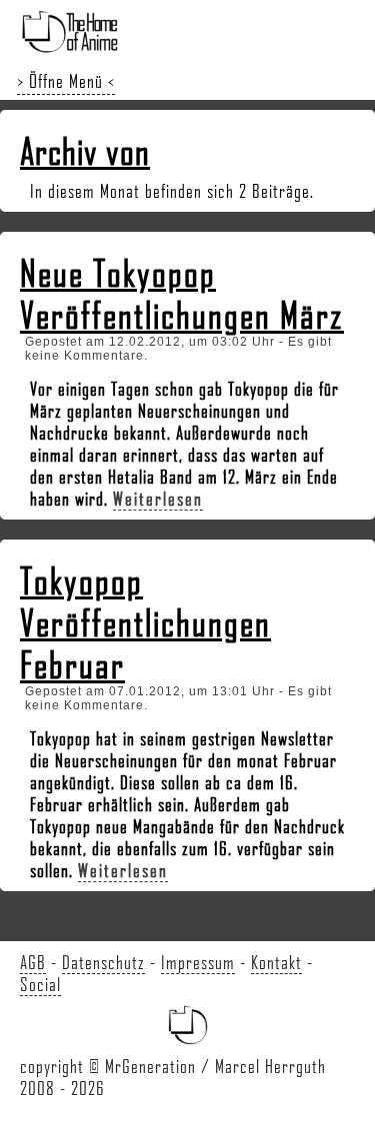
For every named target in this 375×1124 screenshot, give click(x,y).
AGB (33, 962)
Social (40, 984)
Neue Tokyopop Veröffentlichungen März (182, 294)
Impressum (198, 962)
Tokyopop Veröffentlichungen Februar (145, 622)
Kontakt (276, 962)
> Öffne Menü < (66, 81)
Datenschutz (103, 962)
